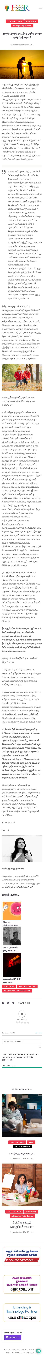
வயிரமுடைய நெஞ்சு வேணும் (22, 1216)
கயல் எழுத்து (31, 21)
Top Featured (14, 21)
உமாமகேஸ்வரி (31, 1212)
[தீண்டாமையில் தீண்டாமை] (11, 964)
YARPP (17, 979)
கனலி (31, 1142)
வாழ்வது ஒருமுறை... (22, 1153)
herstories (17, 45)
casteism (9, 986)
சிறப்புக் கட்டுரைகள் (22, 1146)
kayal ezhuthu (28, 986)
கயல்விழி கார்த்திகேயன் (22, 26)
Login (39, 1033)
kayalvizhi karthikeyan (17, 991)
